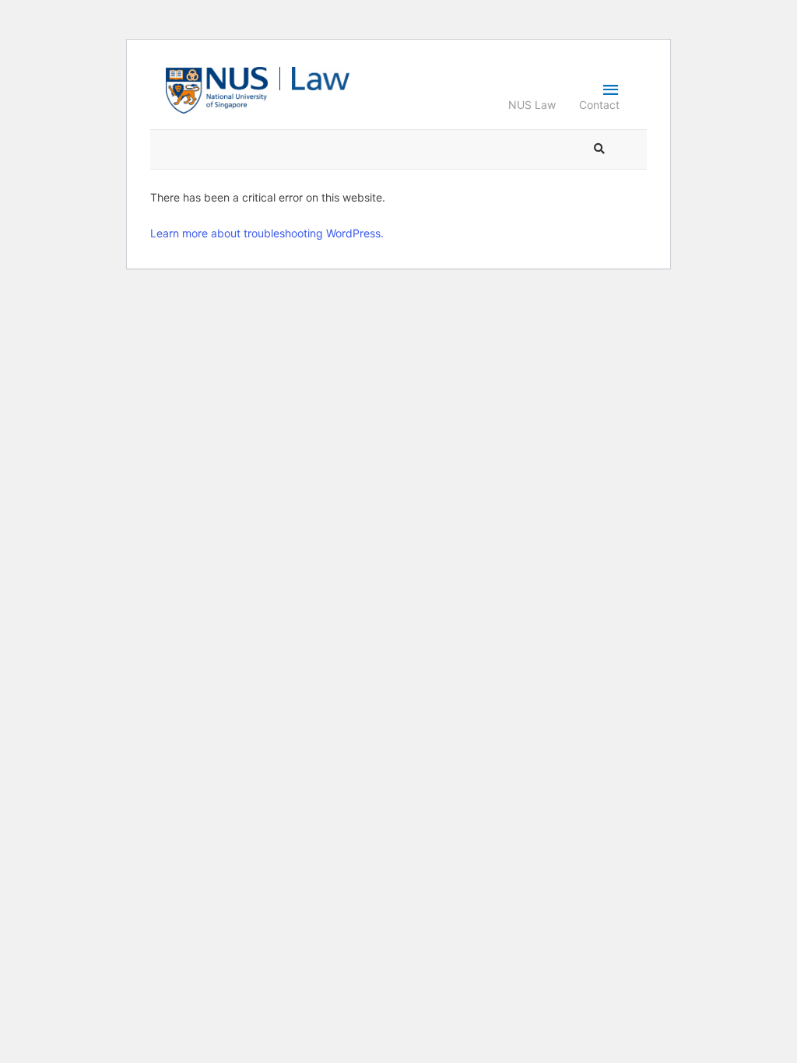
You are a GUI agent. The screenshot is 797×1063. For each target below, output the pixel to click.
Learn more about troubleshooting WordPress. (267, 233)
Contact (599, 104)
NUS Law (532, 104)
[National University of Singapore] (217, 89)
